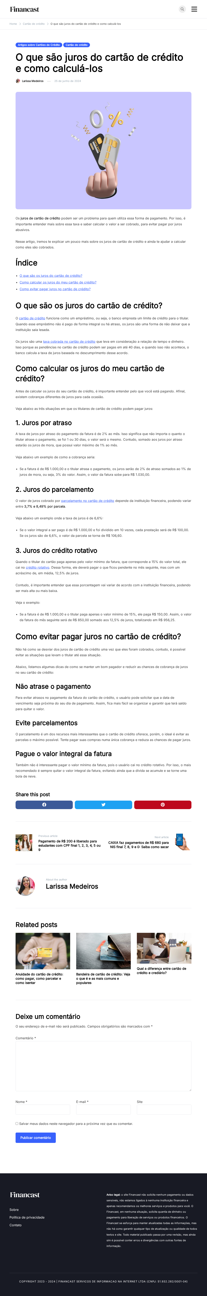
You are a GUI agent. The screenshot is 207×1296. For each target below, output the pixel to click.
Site (140, 1102)
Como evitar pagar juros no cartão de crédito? (55, 289)
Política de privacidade (27, 1217)
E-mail (82, 1102)
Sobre (14, 1210)
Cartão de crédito (77, 44)
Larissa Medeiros (32, 81)
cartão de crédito (32, 318)
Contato (16, 1225)
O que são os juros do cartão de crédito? (51, 276)
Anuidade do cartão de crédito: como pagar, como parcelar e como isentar (39, 978)
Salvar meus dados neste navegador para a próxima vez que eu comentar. (76, 1124)
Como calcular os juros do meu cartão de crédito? (58, 282)
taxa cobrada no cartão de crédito (69, 341)
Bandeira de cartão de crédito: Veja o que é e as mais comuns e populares (103, 978)
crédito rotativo (37, 567)
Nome (21, 1102)
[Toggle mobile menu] (194, 9)
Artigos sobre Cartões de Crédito (39, 44)
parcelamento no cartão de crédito (87, 501)
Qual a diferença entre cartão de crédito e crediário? (161, 970)
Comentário (26, 1038)
